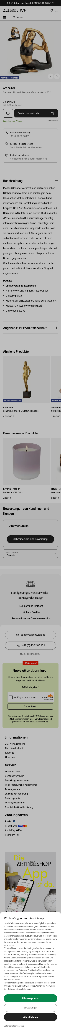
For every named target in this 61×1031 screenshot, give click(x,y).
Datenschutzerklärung (14, 1025)
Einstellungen (30, 1007)
